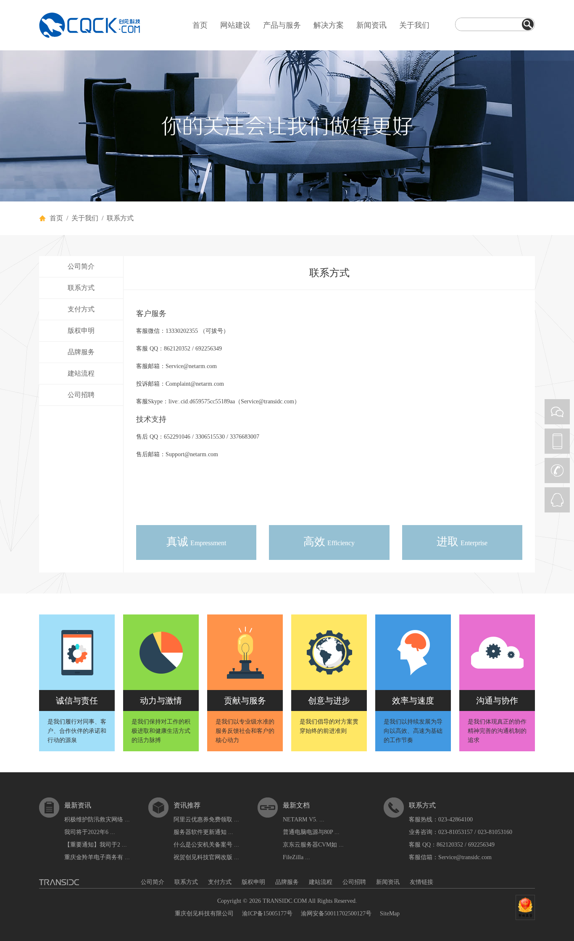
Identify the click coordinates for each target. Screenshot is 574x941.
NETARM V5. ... (303, 819)
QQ (557, 499)
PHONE (557, 441)
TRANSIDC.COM (285, 901)
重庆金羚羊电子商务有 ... (97, 857)
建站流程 (81, 373)
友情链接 (421, 882)
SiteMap (390, 913)
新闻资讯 (371, 25)
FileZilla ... (296, 857)
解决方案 (328, 25)
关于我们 (414, 25)
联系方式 (81, 287)
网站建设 (235, 25)
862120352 (450, 845)
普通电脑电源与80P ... (311, 832)
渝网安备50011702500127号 (336, 913)
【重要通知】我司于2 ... (95, 845)
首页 (200, 25)
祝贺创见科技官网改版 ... (206, 857)
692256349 (481, 845)
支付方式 (81, 309)
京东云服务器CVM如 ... (313, 845)
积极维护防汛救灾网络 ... (97, 819)
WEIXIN (557, 411)
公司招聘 (81, 394)
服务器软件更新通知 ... (203, 832)
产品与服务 (282, 25)
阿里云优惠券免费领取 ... (206, 819)
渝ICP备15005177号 (267, 913)
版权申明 (81, 330)
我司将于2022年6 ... (89, 832)
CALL (557, 470)
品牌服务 (81, 351)
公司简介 (81, 266)
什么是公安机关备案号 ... (206, 845)
